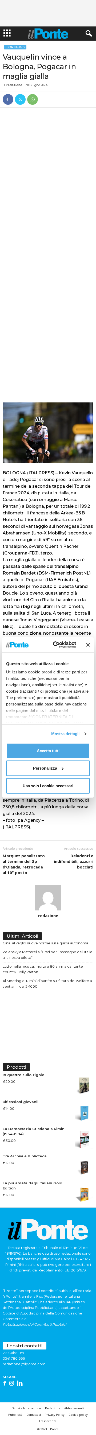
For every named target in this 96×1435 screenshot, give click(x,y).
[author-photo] (48, 897)
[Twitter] (20, 99)
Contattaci (33, 1415)
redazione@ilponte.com (24, 1364)
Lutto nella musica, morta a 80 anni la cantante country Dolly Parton (43, 969)
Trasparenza (48, 1421)
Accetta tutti (48, 750)
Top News (15, 47)
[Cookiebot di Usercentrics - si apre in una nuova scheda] (56, 644)
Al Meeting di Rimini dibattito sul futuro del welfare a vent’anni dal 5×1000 (47, 983)
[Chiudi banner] (88, 645)
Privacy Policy (55, 1415)
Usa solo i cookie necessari (48, 785)
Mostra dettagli (65, 733)
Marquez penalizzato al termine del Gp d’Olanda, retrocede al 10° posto (24, 864)
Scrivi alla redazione (26, 1408)
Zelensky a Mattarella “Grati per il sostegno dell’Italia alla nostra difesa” (47, 955)
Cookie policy (78, 1415)
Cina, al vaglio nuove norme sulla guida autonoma (45, 943)
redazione (14, 85)
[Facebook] (8, 99)
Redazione (52, 1408)
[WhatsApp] (32, 99)
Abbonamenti (74, 1408)
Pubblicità (15, 1415)
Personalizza (45, 768)
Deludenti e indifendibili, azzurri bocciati (73, 861)
